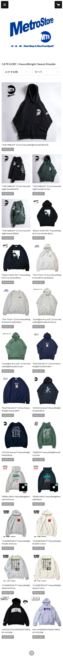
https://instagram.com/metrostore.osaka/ (31, 653)
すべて (38, 71)
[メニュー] (4, 4)
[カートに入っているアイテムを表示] (58, 4)
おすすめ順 (11, 71)
